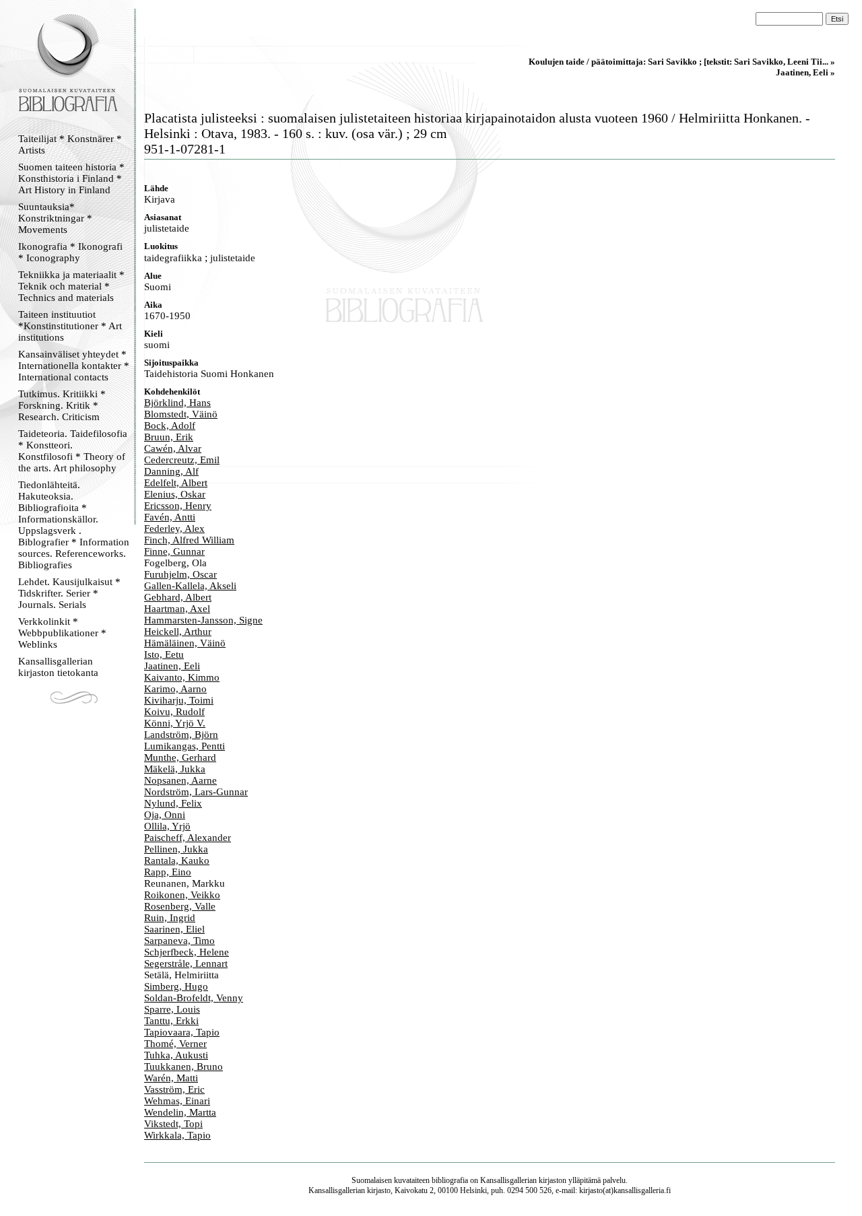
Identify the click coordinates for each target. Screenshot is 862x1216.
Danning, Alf (171, 471)
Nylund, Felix (173, 803)
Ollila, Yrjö (167, 826)
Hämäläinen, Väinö (185, 643)
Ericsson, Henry (177, 505)
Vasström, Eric (174, 1089)
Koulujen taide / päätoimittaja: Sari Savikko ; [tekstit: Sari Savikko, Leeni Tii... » (682, 62)
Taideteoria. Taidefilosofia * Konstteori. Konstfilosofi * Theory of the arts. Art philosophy (72, 450)
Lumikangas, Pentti (184, 746)
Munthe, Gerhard (180, 757)
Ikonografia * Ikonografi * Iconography (70, 252)
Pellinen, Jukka (176, 849)
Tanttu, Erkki (171, 1020)
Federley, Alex (174, 528)
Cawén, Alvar (172, 448)
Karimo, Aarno (175, 688)
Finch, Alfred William (189, 540)
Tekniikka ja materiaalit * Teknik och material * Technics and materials (71, 286)
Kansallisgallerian (508, 1180)
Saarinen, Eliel (174, 929)
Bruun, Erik (168, 437)
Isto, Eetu (164, 654)
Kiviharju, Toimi (178, 700)
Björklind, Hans (177, 402)
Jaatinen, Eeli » (805, 72)
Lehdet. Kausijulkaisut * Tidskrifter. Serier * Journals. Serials (69, 593)
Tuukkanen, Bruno (183, 1066)
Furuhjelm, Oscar (180, 574)
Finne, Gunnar (174, 551)
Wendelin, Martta (180, 1112)
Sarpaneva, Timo (179, 940)
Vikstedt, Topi (173, 1123)
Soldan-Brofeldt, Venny (193, 997)
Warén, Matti (171, 1078)
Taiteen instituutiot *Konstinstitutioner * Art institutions (70, 326)
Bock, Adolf (169, 425)
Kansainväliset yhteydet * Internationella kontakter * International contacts (73, 365)
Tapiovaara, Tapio (182, 1032)
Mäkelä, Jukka (174, 769)
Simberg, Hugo (176, 986)
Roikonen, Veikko (182, 894)
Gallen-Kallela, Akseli (190, 585)
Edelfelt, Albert (175, 482)
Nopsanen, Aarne (180, 780)
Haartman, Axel (177, 608)
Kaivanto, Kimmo (182, 677)
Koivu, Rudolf (174, 711)
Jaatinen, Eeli (172, 666)
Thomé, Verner (175, 1043)
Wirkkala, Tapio (177, 1135)
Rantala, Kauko (176, 860)
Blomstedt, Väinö (181, 414)
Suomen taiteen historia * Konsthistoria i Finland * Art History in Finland (71, 178)
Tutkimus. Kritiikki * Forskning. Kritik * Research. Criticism (62, 405)
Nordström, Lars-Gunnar (196, 791)
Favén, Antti (169, 517)
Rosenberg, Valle (180, 906)
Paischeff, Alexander (187, 837)
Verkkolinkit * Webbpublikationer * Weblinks (62, 633)
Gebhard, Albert (177, 597)
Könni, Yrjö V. (174, 723)
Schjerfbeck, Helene (186, 952)
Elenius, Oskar (174, 494)
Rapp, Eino (167, 872)
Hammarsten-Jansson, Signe (203, 620)
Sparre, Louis (172, 1009)
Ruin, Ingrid (169, 917)
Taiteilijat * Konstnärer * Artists (70, 144)
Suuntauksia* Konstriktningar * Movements (55, 218)
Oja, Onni (164, 814)
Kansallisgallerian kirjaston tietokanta (58, 667)
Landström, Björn (181, 734)
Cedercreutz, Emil (182, 459)
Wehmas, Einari (177, 1100)
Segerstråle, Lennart (186, 963)
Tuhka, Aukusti (176, 1055)
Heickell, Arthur (177, 631)
